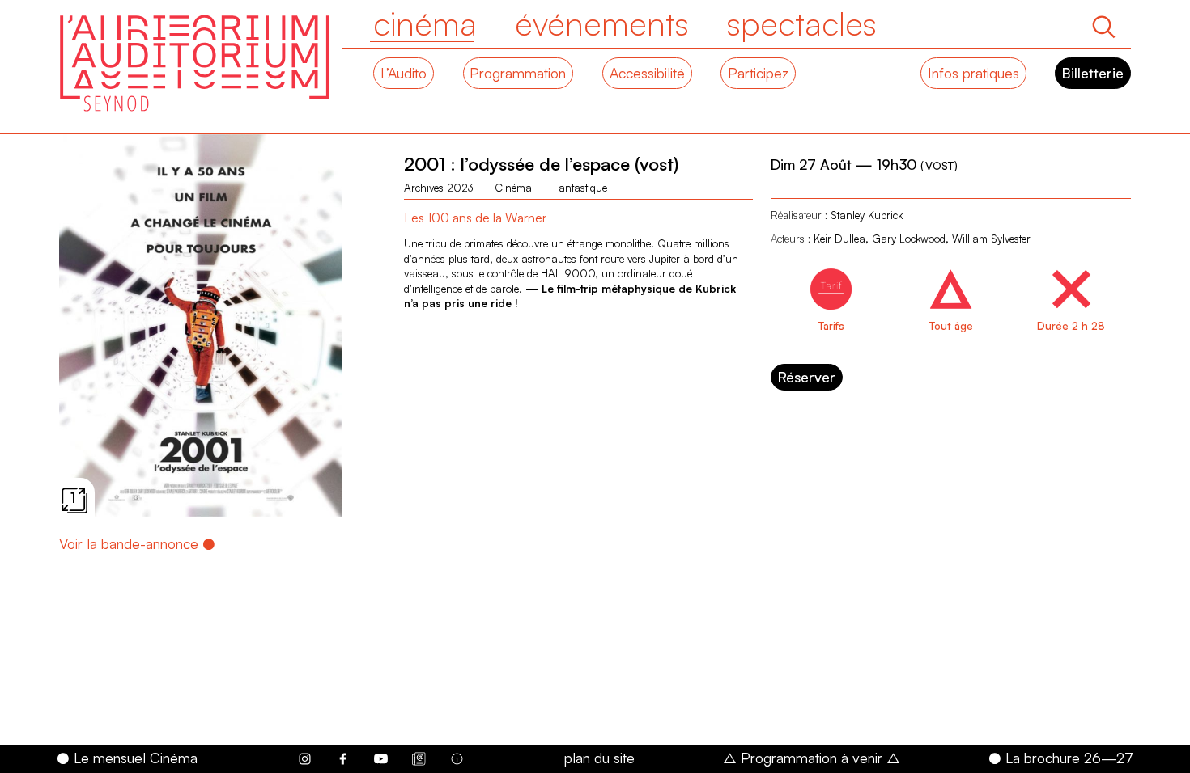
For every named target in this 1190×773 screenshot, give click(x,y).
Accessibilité (647, 73)
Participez (758, 73)
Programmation (518, 73)
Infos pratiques (973, 73)
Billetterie (1093, 73)
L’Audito (403, 73)
